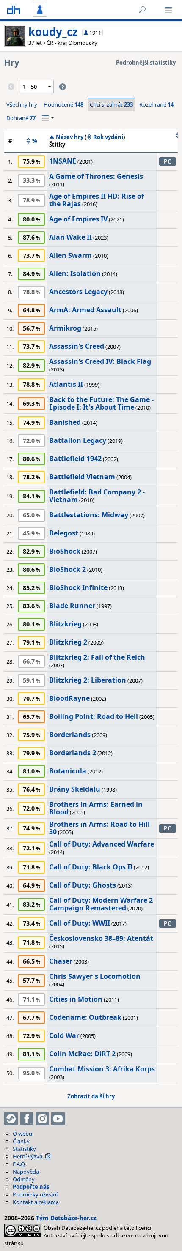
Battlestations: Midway (88, 514)
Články (21, 1141)
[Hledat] (142, 10)
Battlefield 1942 (75, 458)
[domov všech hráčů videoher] (13, 10)
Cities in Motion (75, 999)
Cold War (64, 1035)
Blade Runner (72, 605)
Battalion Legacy (77, 440)
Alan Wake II (70, 237)
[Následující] (62, 86)
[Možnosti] (48, 118)
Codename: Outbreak (85, 1017)
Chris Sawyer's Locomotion (95, 976)
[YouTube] (58, 1118)
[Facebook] (26, 1118)
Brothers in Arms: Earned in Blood (96, 808)
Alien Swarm (70, 255)
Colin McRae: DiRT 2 (82, 1053)
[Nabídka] (168, 10)
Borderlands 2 (72, 752)
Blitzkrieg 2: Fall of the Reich (97, 657)
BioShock (64, 551)
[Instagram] (42, 1118)
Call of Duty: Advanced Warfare (101, 844)
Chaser (60, 961)
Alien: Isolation (75, 273)
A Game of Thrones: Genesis (96, 176)
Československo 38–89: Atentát (101, 938)
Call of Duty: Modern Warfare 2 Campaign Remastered (101, 904)
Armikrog (65, 328)
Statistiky (24, 1149)
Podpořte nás (31, 1187)
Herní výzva (27, 1156)
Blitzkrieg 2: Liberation (87, 680)
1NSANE (62, 161)
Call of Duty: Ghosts (82, 885)
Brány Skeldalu (74, 789)
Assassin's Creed (76, 346)
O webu (22, 1133)
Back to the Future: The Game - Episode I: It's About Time (101, 403)
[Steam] (11, 1118)
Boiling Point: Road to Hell (93, 716)
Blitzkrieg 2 (68, 642)
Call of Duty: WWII (79, 923)
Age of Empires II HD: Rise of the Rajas (96, 199)
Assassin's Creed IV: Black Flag (100, 361)
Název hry (69, 137)
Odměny (24, 1179)
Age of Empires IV (78, 219)
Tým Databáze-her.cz (66, 1218)
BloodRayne (69, 698)
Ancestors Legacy (78, 291)
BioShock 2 (67, 569)
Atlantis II (66, 384)
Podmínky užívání (35, 1194)
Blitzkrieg (65, 623)
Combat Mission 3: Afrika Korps (102, 1068)
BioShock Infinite (78, 587)
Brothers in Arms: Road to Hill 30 (99, 827)
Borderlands (70, 734)
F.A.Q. (19, 1164)
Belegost (63, 533)
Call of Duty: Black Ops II (90, 866)
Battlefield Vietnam (82, 476)
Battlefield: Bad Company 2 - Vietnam (97, 495)
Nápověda (26, 1171)
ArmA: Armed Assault (85, 309)
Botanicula (67, 771)
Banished (65, 422)
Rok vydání (108, 137)
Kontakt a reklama (36, 1202)
